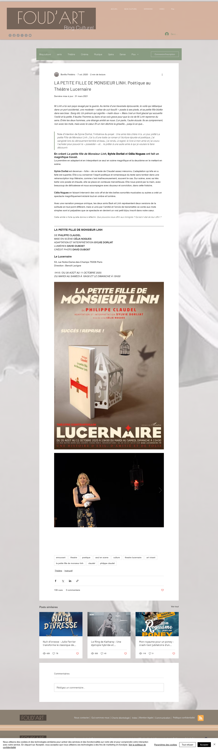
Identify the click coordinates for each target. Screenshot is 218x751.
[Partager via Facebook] (55, 580)
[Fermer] (214, 744)
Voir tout (175, 606)
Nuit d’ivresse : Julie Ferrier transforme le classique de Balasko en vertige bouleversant (59, 643)
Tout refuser (187, 744)
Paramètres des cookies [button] (165, 744)
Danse (123, 54)
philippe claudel (107, 563)
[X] (22, 35)
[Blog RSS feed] (201, 718)
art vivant (151, 557)
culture (116, 557)
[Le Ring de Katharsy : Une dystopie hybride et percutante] (109, 624)
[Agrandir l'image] (109, 490)
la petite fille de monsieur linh (69, 563)
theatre (73, 557)
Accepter (204, 744)
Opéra (111, 54)
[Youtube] (30, 35)
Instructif (69, 570)
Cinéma (84, 54)
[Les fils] (26, 35)
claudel (91, 563)
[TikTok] (18, 35)
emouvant (60, 557)
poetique (86, 557)
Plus (134, 54)
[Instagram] (10, 35)
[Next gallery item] (160, 490)
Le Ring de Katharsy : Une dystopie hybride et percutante (106, 643)
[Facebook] (14, 35)
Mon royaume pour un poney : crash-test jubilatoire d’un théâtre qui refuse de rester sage (156, 643)
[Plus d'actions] (162, 74)
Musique (98, 54)
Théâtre (71, 54)
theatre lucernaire (133, 557)
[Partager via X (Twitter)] (62, 580)
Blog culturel (45, 54)
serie (59, 54)
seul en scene (101, 557)
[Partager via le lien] (77, 580)
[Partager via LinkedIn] (70, 580)
